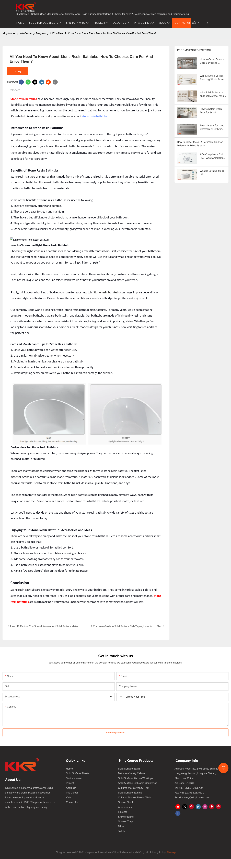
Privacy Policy (158, 852)
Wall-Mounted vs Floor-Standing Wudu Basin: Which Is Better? (212, 77)
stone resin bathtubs (94, 116)
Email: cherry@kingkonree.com (192, 797)
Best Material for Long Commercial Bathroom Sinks (212, 127)
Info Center (26, 33)
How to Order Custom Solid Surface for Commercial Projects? (212, 61)
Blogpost (41, 33)
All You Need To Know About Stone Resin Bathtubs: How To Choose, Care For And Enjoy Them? (103, 33)
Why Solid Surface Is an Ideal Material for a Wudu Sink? (212, 94)
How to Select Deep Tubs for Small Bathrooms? (211, 110)
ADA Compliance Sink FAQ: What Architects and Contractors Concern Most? (212, 156)
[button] (192, 22)
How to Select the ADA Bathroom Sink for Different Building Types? (200, 143)
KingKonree (9, 33)
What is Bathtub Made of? (212, 172)
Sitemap (171, 852)
